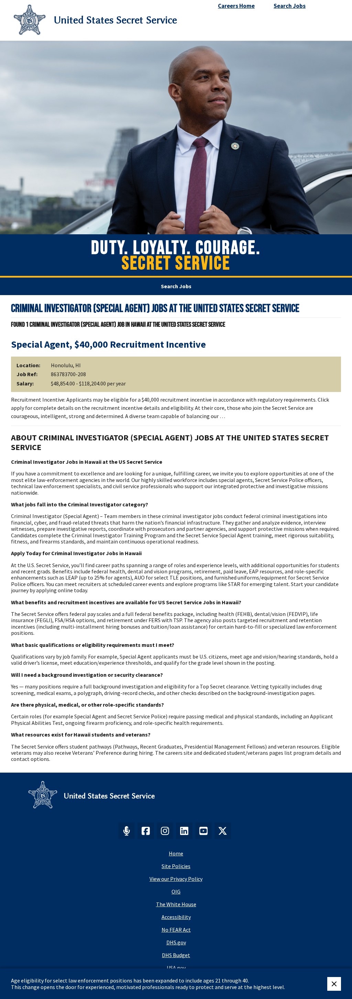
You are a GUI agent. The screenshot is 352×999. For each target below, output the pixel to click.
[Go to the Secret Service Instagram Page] (165, 830)
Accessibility (176, 916)
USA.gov (176, 967)
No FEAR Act (176, 929)
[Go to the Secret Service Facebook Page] (146, 830)
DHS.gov (176, 942)
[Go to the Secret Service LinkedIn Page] (184, 830)
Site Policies (176, 866)
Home (176, 853)
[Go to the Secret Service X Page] (222, 830)
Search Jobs (176, 286)
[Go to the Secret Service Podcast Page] (126, 830)
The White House (176, 904)
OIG (176, 891)
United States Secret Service (115, 20)
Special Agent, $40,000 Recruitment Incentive (108, 344)
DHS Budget (176, 955)
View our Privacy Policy (176, 878)
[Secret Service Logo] (29, 20)
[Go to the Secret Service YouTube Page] (203, 830)
